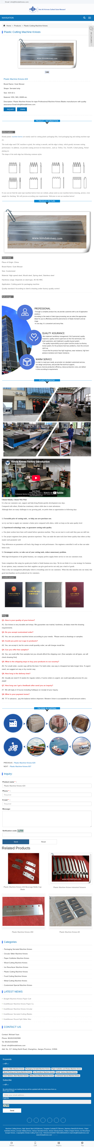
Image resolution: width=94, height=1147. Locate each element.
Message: (6, 809)
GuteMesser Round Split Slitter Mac (17, 1019)
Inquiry (58, 1145)
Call (35, 1145)
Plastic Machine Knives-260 (22, 932)
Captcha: (6, 1098)
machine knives (17, 137)
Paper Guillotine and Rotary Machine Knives (66, 1069)
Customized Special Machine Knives (18, 985)
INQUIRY (10, 109)
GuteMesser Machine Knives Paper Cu (19, 1004)
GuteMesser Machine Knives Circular (18, 1009)
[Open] (91, 36)
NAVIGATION (8, 18)
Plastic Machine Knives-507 (20, 766)
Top (82, 1145)
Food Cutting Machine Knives (15, 976)
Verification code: (9, 831)
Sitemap (55, 1135)
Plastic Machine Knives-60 (69, 932)
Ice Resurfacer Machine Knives (16, 967)
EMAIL (22, 109)
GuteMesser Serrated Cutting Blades (18, 1014)
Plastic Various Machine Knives (66, 1072)
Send (16, 842)
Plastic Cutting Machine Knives (35, 26)
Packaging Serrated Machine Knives (18, 949)
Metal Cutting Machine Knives (15, 981)
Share (11, 1145)
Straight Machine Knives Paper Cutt (17, 999)
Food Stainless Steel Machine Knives (15, 1076)
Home (8, 26)
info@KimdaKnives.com (16, 1045)
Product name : (9, 782)
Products (17, 26)
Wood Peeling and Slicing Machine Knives (17, 1072)
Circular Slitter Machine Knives (16, 954)
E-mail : (6, 800)
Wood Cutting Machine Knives (15, 963)
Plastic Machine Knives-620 (24, 763)
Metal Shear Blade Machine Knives (41, 1076)
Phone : (6, 791)
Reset (43, 842)
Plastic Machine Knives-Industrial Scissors (69, 887)
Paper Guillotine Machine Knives (16, 958)
